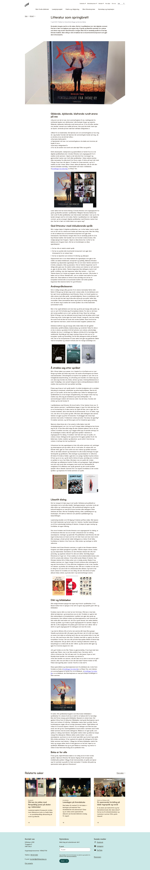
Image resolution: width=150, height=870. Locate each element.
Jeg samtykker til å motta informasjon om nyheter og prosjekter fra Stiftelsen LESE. (74, 855)
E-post (61, 846)
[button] (114, 3)
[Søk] (124, 3)
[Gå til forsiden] (27, 4)
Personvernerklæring (71, 856)
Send (62, 861)
